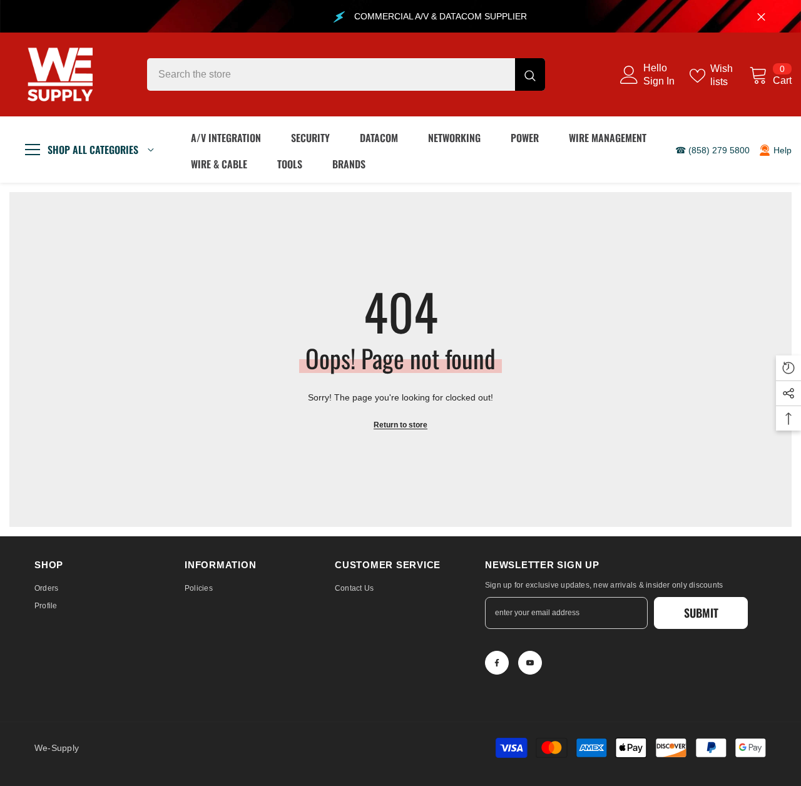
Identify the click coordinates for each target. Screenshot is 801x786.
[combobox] (331, 74)
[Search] (346, 74)
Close (761, 16)
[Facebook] (497, 663)
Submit (701, 613)
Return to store (400, 425)
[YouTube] (530, 663)
